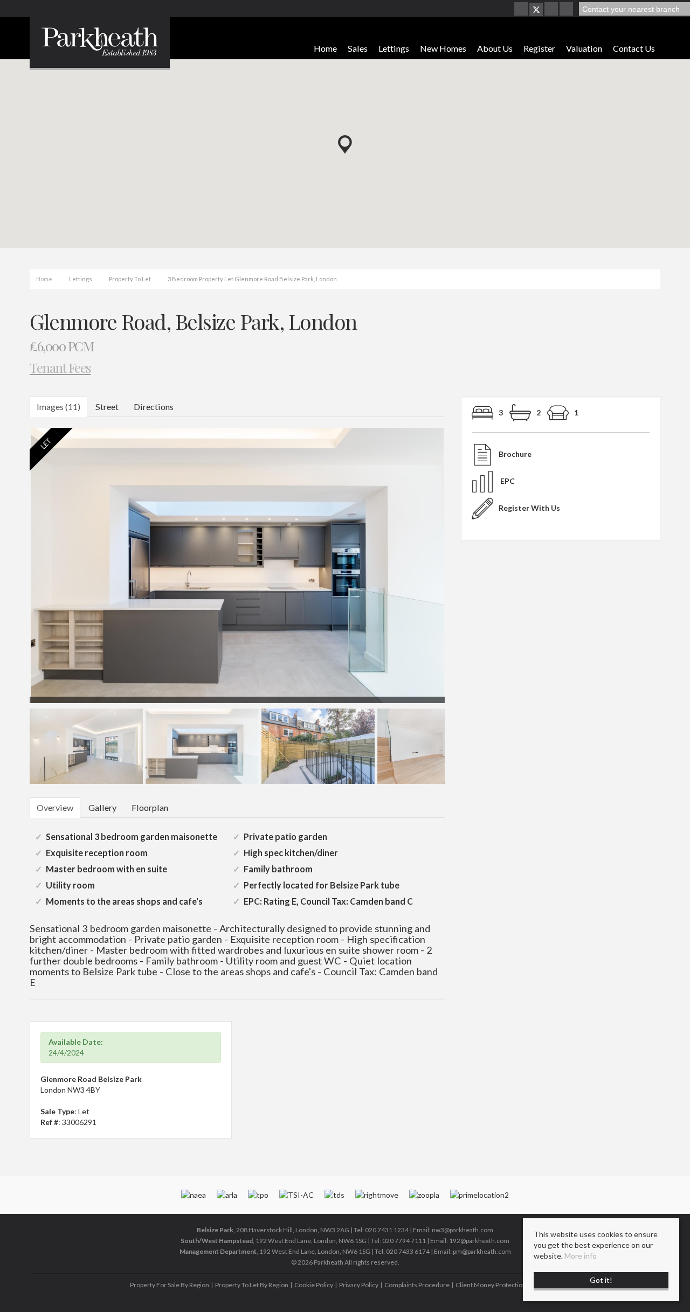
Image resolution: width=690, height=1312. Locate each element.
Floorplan (150, 807)
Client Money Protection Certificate (507, 1285)
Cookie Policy (313, 1285)
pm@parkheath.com (482, 1251)
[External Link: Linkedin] (567, 9)
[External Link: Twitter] (536, 9)
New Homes (443, 48)
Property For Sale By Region (169, 1285)
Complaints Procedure (417, 1285)
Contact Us (634, 48)
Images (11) (58, 406)
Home (325, 48)
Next (466, 570)
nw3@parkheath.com (462, 1230)
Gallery (102, 807)
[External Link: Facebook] (521, 9)
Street (107, 406)
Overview (55, 807)
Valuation (584, 48)
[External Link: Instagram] (552, 9)
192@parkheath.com (479, 1241)
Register (539, 48)
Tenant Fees (60, 367)
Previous (13, 570)
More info (580, 1255)
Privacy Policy (358, 1285)
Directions (154, 406)
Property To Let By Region (251, 1285)
